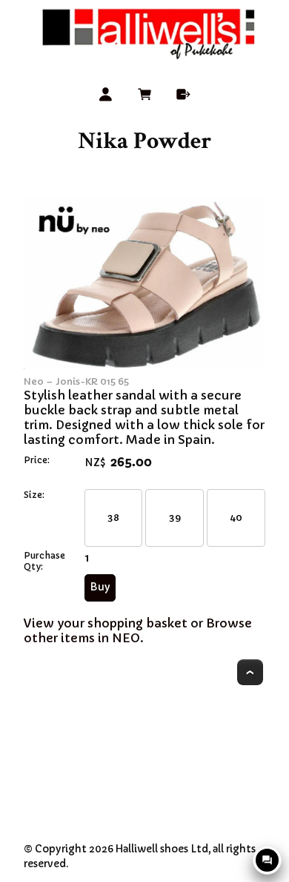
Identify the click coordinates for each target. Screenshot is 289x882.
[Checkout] (183, 97)
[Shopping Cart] (145, 97)
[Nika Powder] (144, 364)
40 (236, 517)
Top (250, 672)
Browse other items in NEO (138, 630)
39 (175, 517)
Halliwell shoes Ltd (162, 849)
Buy (100, 587)
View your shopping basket (105, 623)
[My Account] (105, 97)
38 (113, 517)
